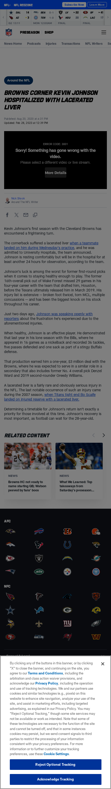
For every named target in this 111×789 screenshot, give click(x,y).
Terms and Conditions (45, 673)
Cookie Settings (56, 754)
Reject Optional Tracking (55, 764)
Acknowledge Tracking (55, 779)
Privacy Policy (46, 683)
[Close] (102, 664)
